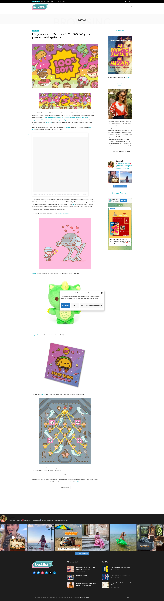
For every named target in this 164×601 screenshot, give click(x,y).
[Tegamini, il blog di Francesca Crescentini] (40, 7)
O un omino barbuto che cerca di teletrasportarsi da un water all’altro (64, 117)
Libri (72, 7)
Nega (75, 305)
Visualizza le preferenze (91, 305)
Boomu (34, 273)
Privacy (82, 597)
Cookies (87, 597)
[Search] (130, 7)
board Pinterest (78, 482)
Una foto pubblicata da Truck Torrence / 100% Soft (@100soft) (49, 194)
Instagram (67, 127)
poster (44, 394)
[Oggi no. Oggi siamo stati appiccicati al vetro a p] (126, 177)
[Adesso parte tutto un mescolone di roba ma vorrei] (95, 537)
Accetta (65, 305)
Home (55, 7)
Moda (99, 7)
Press (113, 7)
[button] (102, 293)
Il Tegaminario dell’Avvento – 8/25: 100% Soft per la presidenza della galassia (61, 36)
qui (73, 204)
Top (128, 597)
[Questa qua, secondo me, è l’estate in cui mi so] (123, 537)
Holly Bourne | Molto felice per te (120, 575)
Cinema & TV (90, 7)
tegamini (35, 41)
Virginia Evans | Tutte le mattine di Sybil (53, 1)
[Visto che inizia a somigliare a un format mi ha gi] (68, 537)
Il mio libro (64, 7)
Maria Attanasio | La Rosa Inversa (120, 567)
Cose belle (35, 30)
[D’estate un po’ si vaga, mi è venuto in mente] (150, 537)
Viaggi (106, 7)
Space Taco (37, 335)
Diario (80, 7)
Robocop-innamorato (63, 213)
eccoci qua (128, 77)
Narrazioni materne (81, 575)
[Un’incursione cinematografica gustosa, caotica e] (113, 177)
